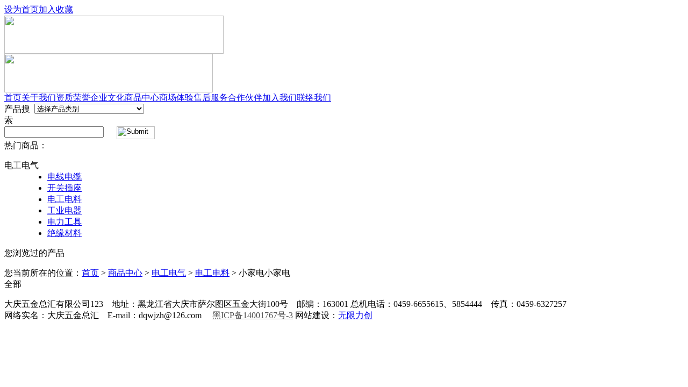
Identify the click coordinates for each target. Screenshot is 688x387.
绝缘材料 (64, 233)
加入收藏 (56, 9)
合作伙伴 (245, 97)
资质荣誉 (73, 97)
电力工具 (64, 221)
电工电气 (169, 272)
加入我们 (279, 97)
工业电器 (64, 210)
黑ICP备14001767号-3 (252, 315)
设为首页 (21, 9)
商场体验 (176, 97)
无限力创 (355, 315)
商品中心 (142, 97)
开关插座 (64, 187)
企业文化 (107, 97)
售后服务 (211, 97)
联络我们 (314, 97)
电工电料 (64, 199)
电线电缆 (64, 176)
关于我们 (39, 97)
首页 (13, 97)
